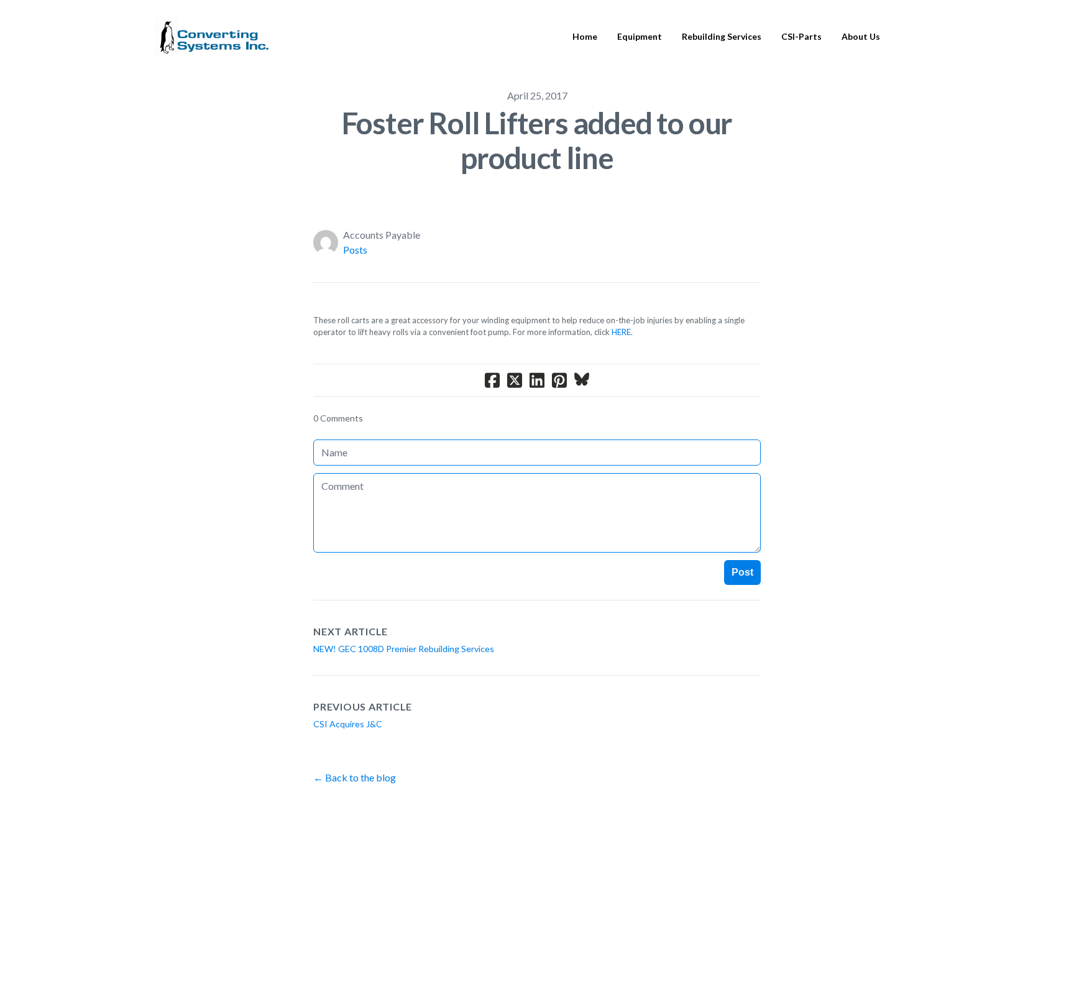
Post (742, 572)
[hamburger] (284, 29)
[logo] (211, 37)
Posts (355, 249)
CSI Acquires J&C (347, 724)
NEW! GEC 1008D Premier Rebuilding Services (403, 648)
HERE (621, 332)
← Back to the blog (354, 777)
